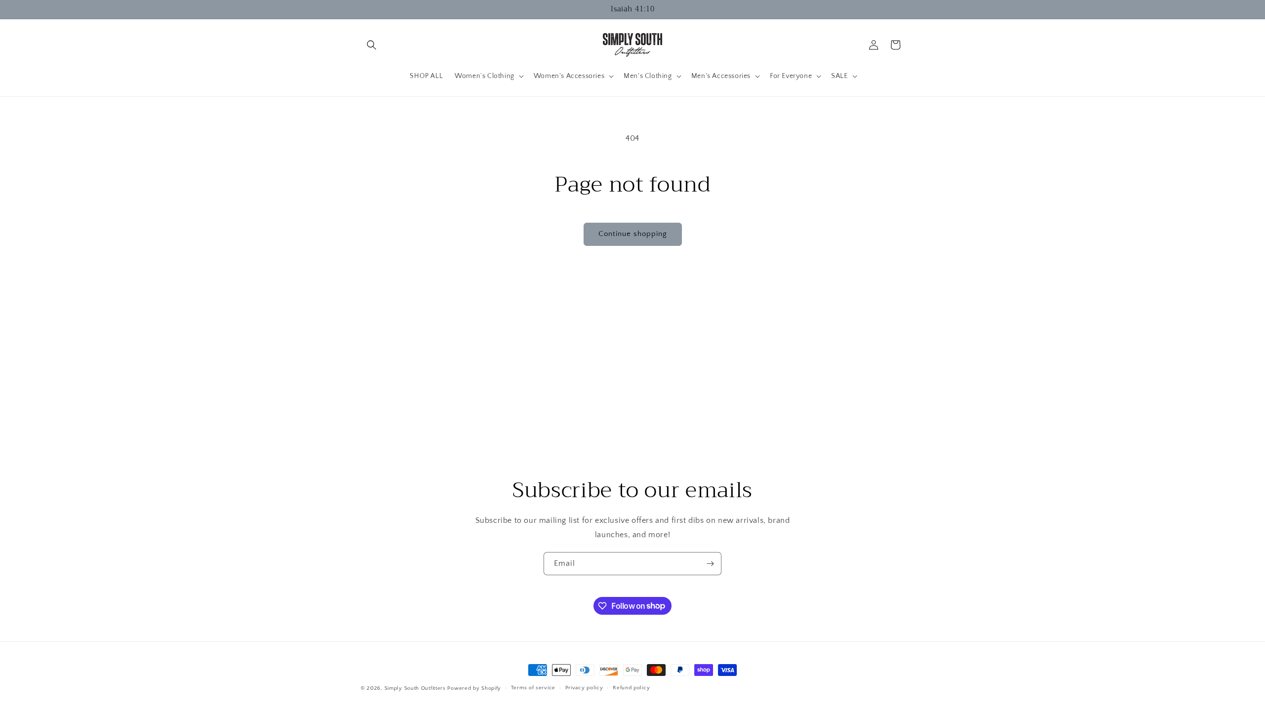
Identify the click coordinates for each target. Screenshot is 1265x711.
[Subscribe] (710, 563)
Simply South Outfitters (415, 688)
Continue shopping (632, 234)
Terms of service (533, 688)
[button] (371, 45)
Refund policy (631, 688)
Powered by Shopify (474, 688)
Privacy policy (584, 688)
